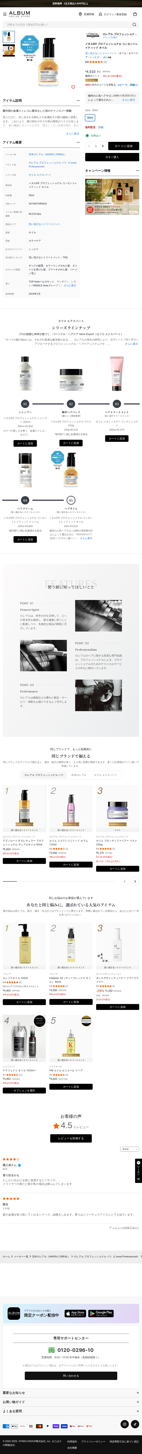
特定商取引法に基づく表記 (124, 1441)
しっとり (94, 57)
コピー (121, 85)
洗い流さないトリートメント (44, 224)
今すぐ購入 (112, 157)
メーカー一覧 (21, 1256)
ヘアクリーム (25, 510)
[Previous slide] (125, 881)
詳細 (132, 85)
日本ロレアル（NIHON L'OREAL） (48, 154)
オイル (122, 53)
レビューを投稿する (71, 1138)
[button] (96, 62)
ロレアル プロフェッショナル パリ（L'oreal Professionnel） (107, 1256)
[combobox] (71, 24)
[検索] (134, 25)
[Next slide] (135, 881)
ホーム (6, 1256)
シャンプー (25, 412)
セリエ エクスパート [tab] (105, 775)
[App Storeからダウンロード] (75, 1313)
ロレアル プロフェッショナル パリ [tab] (44, 775)
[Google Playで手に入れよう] (101, 1313)
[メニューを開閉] (5, 14)
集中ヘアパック (71, 413)
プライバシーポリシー (93, 1441)
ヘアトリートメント (117, 413)
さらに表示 (70, 285)
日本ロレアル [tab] (78, 775)
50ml (90, 117)
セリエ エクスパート (40, 175)
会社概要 (72, 1448)
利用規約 (72, 1441)
